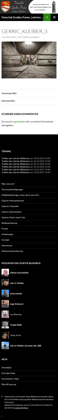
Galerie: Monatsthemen (13, 200)
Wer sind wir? (8, 183)
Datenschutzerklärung (12, 251)
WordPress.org (9, 384)
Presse (5, 228)
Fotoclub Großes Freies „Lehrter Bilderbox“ (22, 17)
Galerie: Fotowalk (10, 206)
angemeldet (18, 121)
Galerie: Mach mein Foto (13, 217)
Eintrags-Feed (8, 373)
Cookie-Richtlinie (21, 408)
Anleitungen (7, 234)
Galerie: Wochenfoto (12, 211)
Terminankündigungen (12, 189)
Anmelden (6, 367)
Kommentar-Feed (10, 378)
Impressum (7, 245)
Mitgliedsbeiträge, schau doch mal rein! (20, 195)
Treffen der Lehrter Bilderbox (16, 158)
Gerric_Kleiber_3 (31, 37)
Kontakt (5, 239)
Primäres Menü (54, 17)
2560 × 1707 (16, 37)
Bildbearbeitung (9, 223)
